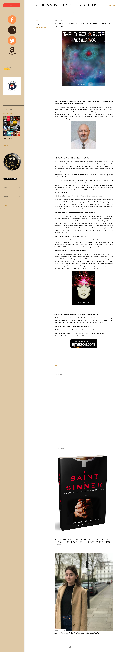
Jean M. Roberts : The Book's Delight (72, 5)
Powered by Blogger (76, 646)
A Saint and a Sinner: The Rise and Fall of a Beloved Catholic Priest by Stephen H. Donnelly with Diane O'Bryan (83, 542)
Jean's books (9, 113)
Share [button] (37, 20)
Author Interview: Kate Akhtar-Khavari (77, 632)
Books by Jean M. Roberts (51, 12)
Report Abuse (8, 205)
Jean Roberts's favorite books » (12, 138)
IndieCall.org (7, 145)
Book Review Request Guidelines (73, 12)
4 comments (62, 636)
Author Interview (41, 27)
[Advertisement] (84, 431)
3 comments (62, 547)
